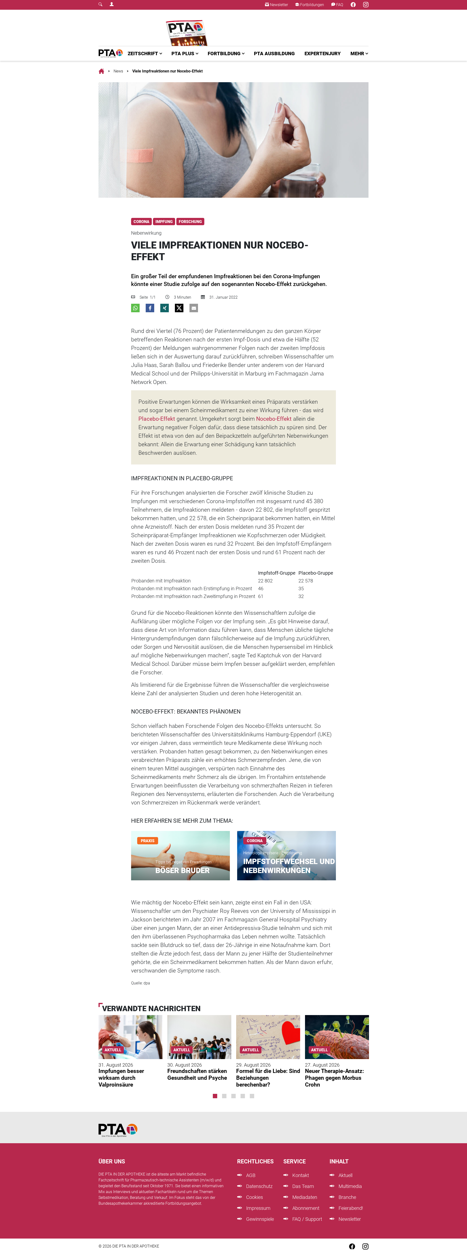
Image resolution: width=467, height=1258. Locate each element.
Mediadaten (304, 1197)
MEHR (357, 53)
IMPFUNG (164, 221)
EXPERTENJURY (323, 53)
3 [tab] (233, 1096)
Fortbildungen (311, 4)
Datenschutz (259, 1186)
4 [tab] (243, 1096)
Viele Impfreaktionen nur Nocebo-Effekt (167, 71)
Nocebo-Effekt (274, 419)
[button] (135, 308)
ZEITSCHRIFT (143, 53)
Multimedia (349, 1186)
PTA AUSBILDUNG (274, 53)
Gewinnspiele (259, 1219)
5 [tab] (252, 1096)
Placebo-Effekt (156, 419)
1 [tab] (215, 1096)
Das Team (302, 1186)
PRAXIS (147, 841)
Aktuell (344, 1175)
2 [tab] (224, 1096)
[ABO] (187, 28)
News (118, 71)
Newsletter (278, 4)
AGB (250, 1175)
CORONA (141, 221)
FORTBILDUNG (224, 53)
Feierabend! (350, 1208)
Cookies (254, 1197)
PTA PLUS (182, 53)
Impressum (257, 1208)
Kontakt (300, 1175)
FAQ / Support (306, 1219)
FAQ (339, 4)
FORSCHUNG (190, 221)
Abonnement (305, 1208)
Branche (346, 1197)
